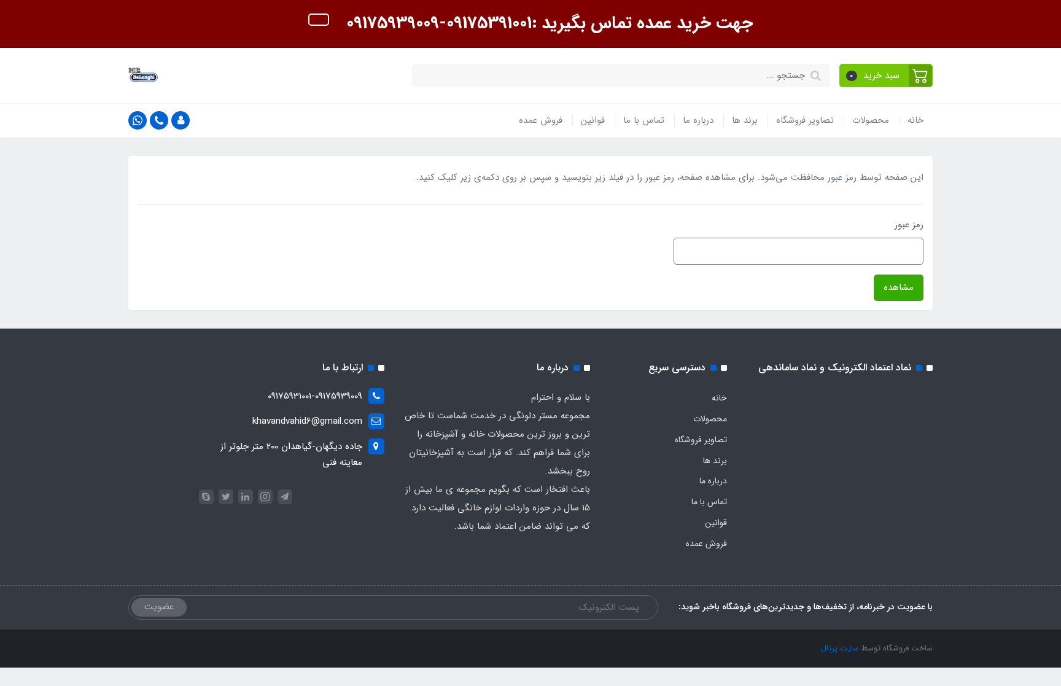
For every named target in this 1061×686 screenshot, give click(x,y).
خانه (915, 120)
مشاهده (899, 287)
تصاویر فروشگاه (805, 120)
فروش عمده (540, 120)
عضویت (159, 606)
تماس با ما (643, 120)
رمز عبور (909, 224)
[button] (886, 75)
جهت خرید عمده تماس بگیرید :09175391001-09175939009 (547, 23)
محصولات (870, 120)
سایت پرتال (840, 648)
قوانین (593, 120)
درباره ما (698, 120)
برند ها (745, 120)
